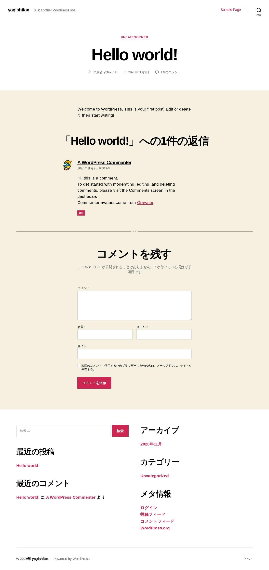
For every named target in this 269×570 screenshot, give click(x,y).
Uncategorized (134, 37)
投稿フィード (152, 514)
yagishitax (18, 9)
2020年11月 (151, 444)
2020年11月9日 (138, 72)
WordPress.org (155, 528)
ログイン (149, 507)
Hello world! (28, 465)
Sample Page (231, 10)
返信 (81, 213)
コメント (83, 288)
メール (142, 327)
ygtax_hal (110, 72)
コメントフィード (157, 521)
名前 (81, 327)
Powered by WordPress (71, 559)
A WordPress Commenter (70, 497)
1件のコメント (171, 72)
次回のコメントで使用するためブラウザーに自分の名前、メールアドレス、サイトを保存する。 (136, 367)
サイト (82, 346)
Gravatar (145, 202)
